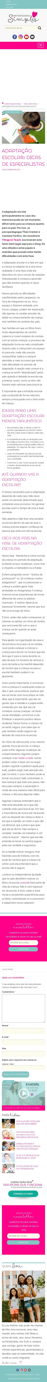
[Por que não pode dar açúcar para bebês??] (8, 1123)
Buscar (39, 27)
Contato (9, 7)
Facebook (14, 37)
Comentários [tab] (7, 969)
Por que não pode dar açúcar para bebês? (28, 1122)
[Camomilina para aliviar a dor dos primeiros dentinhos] (8, 1134)
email (32, 37)
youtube (26, 37)
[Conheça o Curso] (23, 1188)
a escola (25, 882)
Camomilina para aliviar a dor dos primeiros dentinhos (27, 1134)
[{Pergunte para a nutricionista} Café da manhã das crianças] (8, 1146)
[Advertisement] (23, 76)
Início (8, 1)
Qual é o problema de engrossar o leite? (27, 1156)
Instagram (20, 37)
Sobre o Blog (11, 4)
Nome (5, 1025)
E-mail (6, 1037)
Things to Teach (11, 239)
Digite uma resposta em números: (19, 1060)
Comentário (8, 992)
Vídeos (8, 1082)
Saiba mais (9, 1363)
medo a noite (25, 758)
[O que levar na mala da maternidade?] (8, 1168)
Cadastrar (23, 949)
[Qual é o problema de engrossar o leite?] (8, 1158)
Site (4, 1048)
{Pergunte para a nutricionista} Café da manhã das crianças (28, 1146)
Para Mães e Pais (30, 104)
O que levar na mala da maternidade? (27, 1167)
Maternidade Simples (23, 17)
